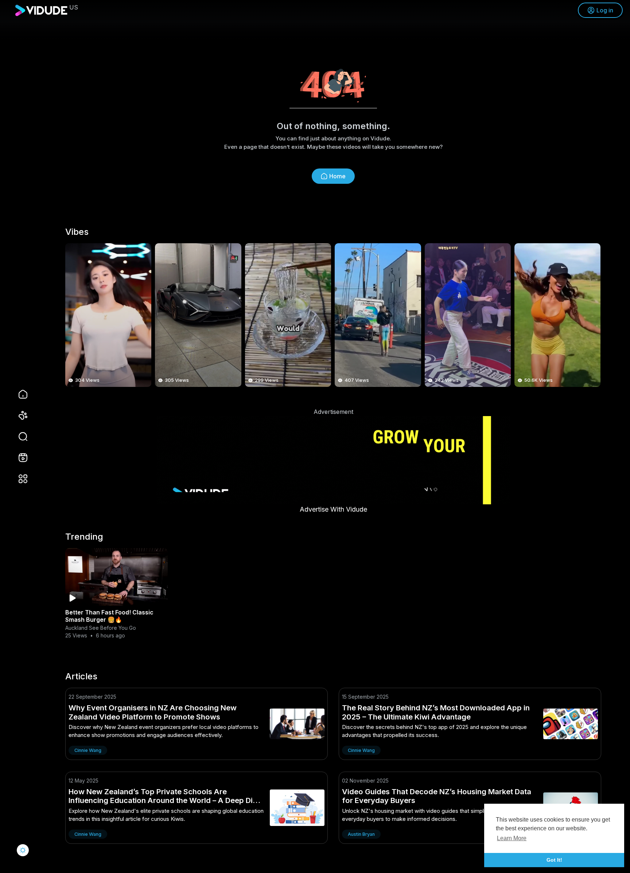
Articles (81, 676)
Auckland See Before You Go (100, 628)
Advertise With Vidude (333, 509)
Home (337, 176)
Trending (84, 537)
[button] (18, 436)
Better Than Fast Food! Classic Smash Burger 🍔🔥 (109, 616)
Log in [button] (604, 10)
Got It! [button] (554, 860)
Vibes (77, 232)
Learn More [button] (511, 838)
